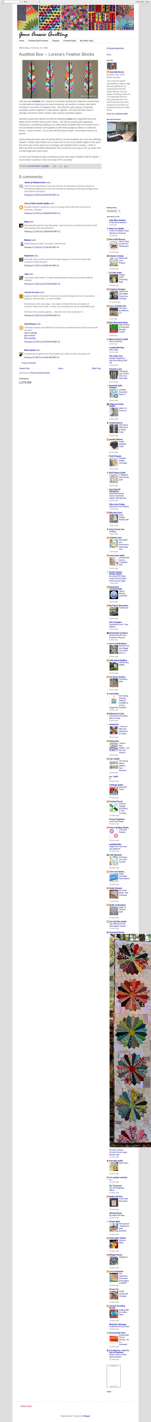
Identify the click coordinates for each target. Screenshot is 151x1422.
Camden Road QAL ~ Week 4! (124, 392)
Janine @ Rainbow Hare (35, 182)
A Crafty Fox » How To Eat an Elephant (119, 1351)
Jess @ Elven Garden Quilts (36, 203)
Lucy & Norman (116, 1271)
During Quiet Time (117, 1333)
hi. (110, 779)
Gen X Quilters (115, 622)
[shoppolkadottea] (115, 48)
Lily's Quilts (114, 759)
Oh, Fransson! (115, 1186)
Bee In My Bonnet (117, 239)
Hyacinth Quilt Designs (115, 387)
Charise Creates (116, 256)
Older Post (96, 368)
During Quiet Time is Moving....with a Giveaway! (124, 1339)
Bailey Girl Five (116, 1197)
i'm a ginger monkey (118, 1177)
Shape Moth (114, 1222)
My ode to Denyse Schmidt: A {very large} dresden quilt (118, 1152)
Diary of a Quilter (116, 229)
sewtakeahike (115, 844)
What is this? (113, 1386)
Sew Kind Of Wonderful (114, 490)
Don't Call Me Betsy (118, 644)
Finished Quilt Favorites (38, 41)
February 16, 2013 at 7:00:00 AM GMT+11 (41, 266)
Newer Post (24, 368)
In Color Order (115, 273)
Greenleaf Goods (116, 932)
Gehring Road (115, 1213)
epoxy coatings (30, 333)
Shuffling (112, 531)
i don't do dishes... (117, 872)
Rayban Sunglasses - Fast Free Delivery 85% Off (118, 360)
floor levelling (30, 338)
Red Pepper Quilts (117, 473)
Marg (26, 222)
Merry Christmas (115, 341)
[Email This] (58, 166)
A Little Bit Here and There (119, 1327)
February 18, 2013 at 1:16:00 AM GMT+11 (41, 357)
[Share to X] (63, 166)
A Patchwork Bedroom (118, 222)
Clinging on (123, 1257)
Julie (26, 274)
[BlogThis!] (61, 166)
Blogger (87, 1416)
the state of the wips (117, 1215)
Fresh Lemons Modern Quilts (115, 573)
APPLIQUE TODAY (117, 1238)
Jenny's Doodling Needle (117, 1307)
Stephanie (28, 256)
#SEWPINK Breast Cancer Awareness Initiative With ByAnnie (117, 495)
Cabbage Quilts (116, 785)
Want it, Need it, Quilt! (118, 339)
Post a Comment (29, 363)
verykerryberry (115, 423)
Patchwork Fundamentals (115, 588)
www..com (113, 1366)
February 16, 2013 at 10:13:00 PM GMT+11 (42, 315)
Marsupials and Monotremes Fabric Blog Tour (124, 544)
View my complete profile (117, 114)
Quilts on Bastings (117, 905)
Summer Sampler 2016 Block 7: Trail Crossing (123, 808)
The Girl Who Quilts (117, 922)
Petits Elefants (115, 888)
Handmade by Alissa (118, 633)
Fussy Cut (113, 1289)
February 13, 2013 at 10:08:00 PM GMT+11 (42, 213)
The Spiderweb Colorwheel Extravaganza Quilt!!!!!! (124, 1278)
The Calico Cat (115, 356)
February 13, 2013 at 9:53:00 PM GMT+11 (41, 195)
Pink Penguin (115, 456)
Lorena (69, 119)
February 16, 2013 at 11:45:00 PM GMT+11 (42, 342)
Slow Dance (123, 1163)
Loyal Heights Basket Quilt (123, 517)
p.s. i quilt (113, 776)
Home (21, 41)
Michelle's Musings (117, 1324)
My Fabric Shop (86, 41)
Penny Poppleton (117, 819)
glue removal (29, 335)
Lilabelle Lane (115, 538)
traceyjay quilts (116, 1161)
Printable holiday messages (123, 460)
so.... (111, 1180)
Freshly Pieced (116, 801)
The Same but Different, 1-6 (124, 310)
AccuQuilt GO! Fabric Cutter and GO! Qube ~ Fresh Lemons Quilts (118, 578)
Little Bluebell (115, 855)
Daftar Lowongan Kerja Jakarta (124, 876)
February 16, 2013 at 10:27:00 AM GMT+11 (42, 284)
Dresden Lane (115, 369)
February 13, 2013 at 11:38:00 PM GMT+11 (42, 232)
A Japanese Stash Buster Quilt (124, 477)
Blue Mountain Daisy (118, 323)
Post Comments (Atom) (40, 373)
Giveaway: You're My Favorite (123, 859)
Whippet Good (115, 1255)
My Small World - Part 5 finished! (123, 892)
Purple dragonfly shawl (122, 444)
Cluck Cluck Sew (116, 529)
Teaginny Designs (117, 289)
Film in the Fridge (117, 504)
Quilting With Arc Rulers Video (124, 1312)
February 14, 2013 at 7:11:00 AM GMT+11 (41, 247)
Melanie (27, 240)
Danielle (36, 101)
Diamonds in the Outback (119, 506)
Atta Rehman (30, 324)
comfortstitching (116, 348)
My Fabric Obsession (118, 606)
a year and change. (116, 821)
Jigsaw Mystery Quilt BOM (123, 593)
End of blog (113, 350)
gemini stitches (116, 439)
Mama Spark (29, 350)
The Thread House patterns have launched (123, 765)
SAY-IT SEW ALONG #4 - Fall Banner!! (124, 243)
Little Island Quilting (118, 660)
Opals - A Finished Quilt (122, 909)
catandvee (114, 724)
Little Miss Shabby (117, 220)
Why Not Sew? (115, 513)
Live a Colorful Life (117, 306)
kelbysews (114, 741)
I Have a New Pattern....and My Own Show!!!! (124, 748)
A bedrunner (123, 608)
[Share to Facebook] (65, 166)
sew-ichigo (114, 694)
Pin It (109, 55)
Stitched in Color (116, 714)
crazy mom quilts (116, 555)
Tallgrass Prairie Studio (116, 405)
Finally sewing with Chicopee (123, 1293)
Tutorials (55, 41)
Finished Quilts (69, 41)
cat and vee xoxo (32, 292)
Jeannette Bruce (116, 72)
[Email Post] (54, 166)
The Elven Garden (117, 677)
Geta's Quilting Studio (119, 828)
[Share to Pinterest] (67, 166)
